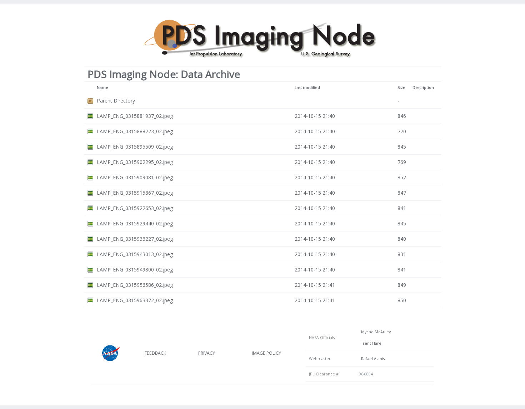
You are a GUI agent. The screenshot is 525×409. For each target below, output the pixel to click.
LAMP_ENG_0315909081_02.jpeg (135, 177)
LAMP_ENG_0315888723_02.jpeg (135, 131)
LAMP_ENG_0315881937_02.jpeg (135, 116)
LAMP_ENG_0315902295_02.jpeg (135, 162)
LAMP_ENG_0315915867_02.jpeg (135, 192)
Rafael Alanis (372, 358)
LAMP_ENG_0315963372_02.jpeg (135, 300)
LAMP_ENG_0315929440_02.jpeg (135, 223)
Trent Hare (370, 343)
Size (401, 87)
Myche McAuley (375, 331)
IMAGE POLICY (266, 353)
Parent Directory (116, 100)
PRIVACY (206, 353)
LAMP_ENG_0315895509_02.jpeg (135, 146)
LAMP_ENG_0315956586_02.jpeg (135, 284)
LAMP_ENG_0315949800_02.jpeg (135, 269)
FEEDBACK (155, 353)
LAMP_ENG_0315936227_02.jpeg (135, 238)
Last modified (307, 87)
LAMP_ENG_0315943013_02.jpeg (135, 254)
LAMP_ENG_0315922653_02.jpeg (135, 208)
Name (102, 87)
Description (423, 87)
